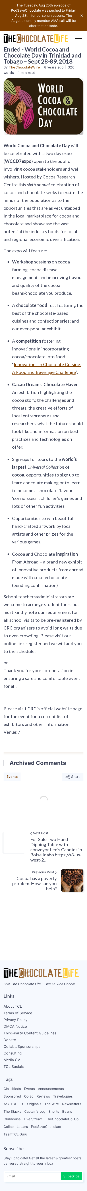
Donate (10, 1040)
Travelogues (63, 1096)
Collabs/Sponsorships (22, 1046)
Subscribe (71, 1176)
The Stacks (12, 1111)
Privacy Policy (15, 1019)
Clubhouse (12, 1119)
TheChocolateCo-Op (62, 1119)
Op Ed (28, 1096)
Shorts (53, 1111)
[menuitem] (44, 1006)
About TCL (13, 1006)
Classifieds (12, 1089)
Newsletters (71, 1104)
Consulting (13, 1053)
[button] (78, 38)
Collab (9, 1127)
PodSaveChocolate (46, 1127)
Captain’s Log (34, 1111)
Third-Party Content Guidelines (30, 1033)
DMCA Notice (15, 1026)
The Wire (51, 1104)
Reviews (43, 1096)
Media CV (12, 1060)
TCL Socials (14, 1066)
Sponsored (12, 1096)
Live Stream (33, 1119)
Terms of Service (18, 1013)
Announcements (51, 1089)
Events (12, 777)
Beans (67, 1111)
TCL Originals (30, 1104)
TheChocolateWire (24, 67)
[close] (81, 15)
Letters (22, 1127)
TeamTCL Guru (15, 1134)
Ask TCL (10, 1104)
